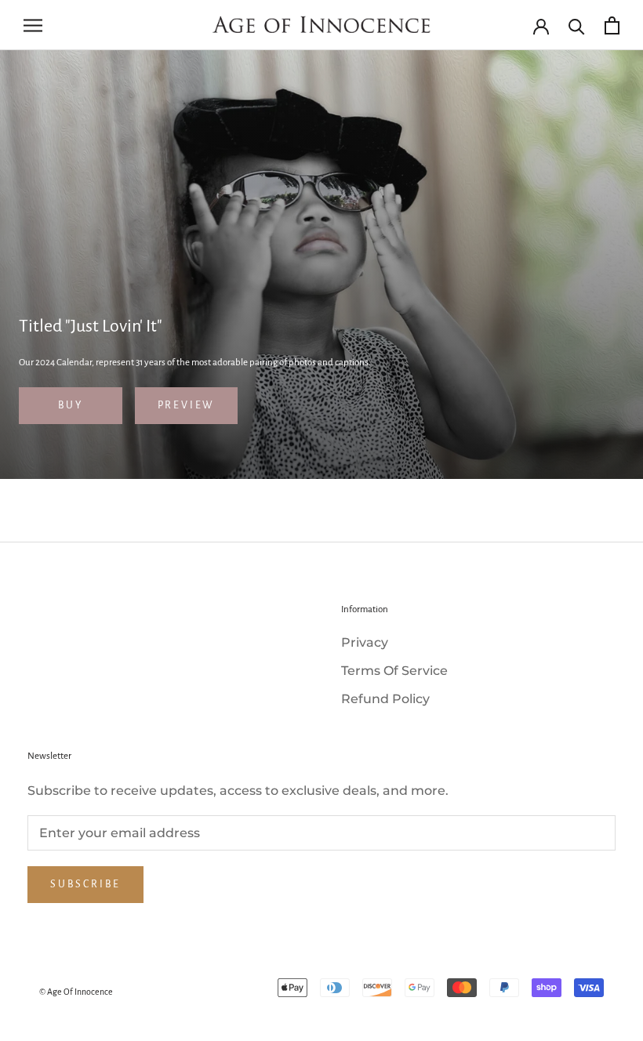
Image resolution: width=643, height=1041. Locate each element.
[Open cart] (612, 25)
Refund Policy (385, 698)
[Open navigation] (33, 24)
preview (187, 405)
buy (70, 405)
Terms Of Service (394, 670)
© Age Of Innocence (76, 991)
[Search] (577, 25)
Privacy (364, 642)
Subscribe (85, 884)
